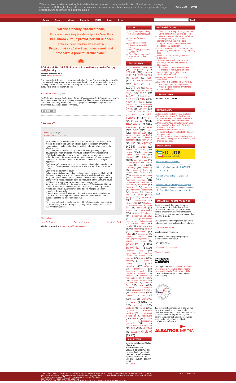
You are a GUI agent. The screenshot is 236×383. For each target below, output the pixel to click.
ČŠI (133, 328)
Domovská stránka (82, 222)
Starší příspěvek (114, 222)
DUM (128, 75)
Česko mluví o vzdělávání (139, 326)
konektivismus (140, 200)
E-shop (131, 363)
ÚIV (146, 323)
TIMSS (149, 135)
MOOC (129, 93)
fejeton (145, 170)
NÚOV (129, 102)
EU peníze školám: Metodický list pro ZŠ (174, 82)
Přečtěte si (57, 76)
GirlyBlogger (104, 381)
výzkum (135, 318)
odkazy (148, 228)
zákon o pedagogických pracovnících (139, 321)
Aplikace (136, 67)
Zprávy (46, 20)
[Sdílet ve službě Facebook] (51, 111)
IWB (138, 88)
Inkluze (71, 20)
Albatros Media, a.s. (166, 227)
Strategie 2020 (139, 133)
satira (149, 278)
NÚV (141, 102)
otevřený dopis (134, 236)
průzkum (148, 266)
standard (130, 288)
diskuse (129, 157)
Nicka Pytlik (49, 133)
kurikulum (141, 208)
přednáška (139, 269)
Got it (193, 7)
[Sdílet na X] (48, 111)
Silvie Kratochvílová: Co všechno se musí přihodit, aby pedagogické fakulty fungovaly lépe (176, 50)
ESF (149, 77)
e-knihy (141, 165)
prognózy (143, 255)
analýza (141, 147)
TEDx (138, 135)
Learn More (181, 7)
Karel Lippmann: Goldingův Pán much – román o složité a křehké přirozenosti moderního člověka (175, 87)
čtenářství (147, 328)
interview (134, 192)
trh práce (139, 305)
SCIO (135, 130)
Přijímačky (131, 127)
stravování (136, 290)
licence (128, 210)
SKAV (149, 130)
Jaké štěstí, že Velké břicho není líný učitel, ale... (137, 45)
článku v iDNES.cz (51, 93)
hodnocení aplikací (135, 180)
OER (145, 107)
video (142, 308)
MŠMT (98, 20)
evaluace (134, 170)
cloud (145, 152)
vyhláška (130, 311)
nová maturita (144, 226)
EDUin (134, 77)
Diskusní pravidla (162, 252)
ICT (149, 84)
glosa (134, 175)
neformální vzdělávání (143, 221)
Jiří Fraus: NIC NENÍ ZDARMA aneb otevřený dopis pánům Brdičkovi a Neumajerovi (172, 62)
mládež (135, 219)
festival (128, 172)
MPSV (143, 93)
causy (49, 76)
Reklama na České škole (166, 248)
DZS (150, 75)
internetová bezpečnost (141, 190)
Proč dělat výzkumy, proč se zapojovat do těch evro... (139, 56)
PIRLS (149, 111)
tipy (134, 299)
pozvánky (133, 247)
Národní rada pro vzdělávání (139, 104)
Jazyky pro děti (142, 91)
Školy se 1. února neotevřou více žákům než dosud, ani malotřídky (174, 45)
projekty (130, 260)
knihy (128, 197)
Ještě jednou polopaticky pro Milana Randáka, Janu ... (140, 34)
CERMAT (130, 72)
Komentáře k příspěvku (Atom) (73, 226)
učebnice (130, 308)
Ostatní (129, 111)
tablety (129, 295)
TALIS (128, 135)
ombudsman (140, 232)
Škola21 (134, 332)
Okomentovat (46, 218)
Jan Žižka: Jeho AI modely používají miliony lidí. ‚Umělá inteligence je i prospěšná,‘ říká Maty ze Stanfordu (176, 138)
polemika (132, 244)
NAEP (149, 96)
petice (143, 241)
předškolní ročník (135, 271)
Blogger (181, 374)
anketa (129, 149)
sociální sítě (131, 283)
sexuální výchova (139, 280)
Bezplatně (138, 70)
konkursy (148, 203)
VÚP (133, 143)
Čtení (109, 20)
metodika (136, 213)
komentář (147, 197)
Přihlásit (191, 374)
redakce (143, 276)
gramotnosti (146, 175)
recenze (129, 276)
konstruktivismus (135, 206)
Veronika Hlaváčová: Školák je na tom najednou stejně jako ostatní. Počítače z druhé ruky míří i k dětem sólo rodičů (174, 118)
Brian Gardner (56, 381)
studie (149, 290)
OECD (133, 107)
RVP (149, 127)
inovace (148, 187)
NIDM (132, 99)
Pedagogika (137, 121)
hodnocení (138, 178)
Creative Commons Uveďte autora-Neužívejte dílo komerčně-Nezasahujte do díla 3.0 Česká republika (173, 269)
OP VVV (143, 109)
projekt (141, 258)
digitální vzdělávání (135, 155)
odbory (137, 229)
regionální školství (134, 278)
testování (147, 295)
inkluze (129, 187)
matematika (146, 210)
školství (146, 331)
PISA (134, 115)
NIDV (142, 99)
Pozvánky (84, 20)
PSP (150, 118)
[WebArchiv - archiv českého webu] (163, 299)
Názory (58, 20)
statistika (148, 288)
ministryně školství (142, 216)
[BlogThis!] (45, 111)
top (150, 303)
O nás (120, 20)
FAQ (136, 84)
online (128, 234)
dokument (147, 157)
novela (129, 226)
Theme (44, 381)
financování (146, 172)
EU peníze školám (142, 80)
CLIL (145, 72)
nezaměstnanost (138, 223)
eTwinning (147, 168)
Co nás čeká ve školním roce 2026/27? (174, 114)
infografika (130, 182)
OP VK (129, 109)
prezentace (131, 253)
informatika (142, 185)
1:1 (127, 67)
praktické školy (134, 251)
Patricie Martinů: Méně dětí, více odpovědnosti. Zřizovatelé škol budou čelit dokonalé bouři (175, 132)
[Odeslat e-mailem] (42, 111)
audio (142, 149)
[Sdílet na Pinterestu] (54, 111)
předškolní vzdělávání (136, 273)
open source (143, 234)
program (129, 258)
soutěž (141, 285)
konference (131, 203)
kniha (140, 194)
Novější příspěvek (49, 222)
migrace (148, 213)
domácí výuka (140, 160)
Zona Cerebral (86, 381)
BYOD (149, 67)
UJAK (133, 137)
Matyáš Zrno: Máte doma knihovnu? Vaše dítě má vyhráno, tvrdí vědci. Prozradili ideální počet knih (175, 125)
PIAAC (139, 111)
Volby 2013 (147, 140)
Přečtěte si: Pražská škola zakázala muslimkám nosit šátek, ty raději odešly (78, 69)
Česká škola (46, 374)
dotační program (133, 162)
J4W (124, 381)
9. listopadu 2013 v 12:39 (55, 136)
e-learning (130, 168)
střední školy (138, 292)
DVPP (140, 75)
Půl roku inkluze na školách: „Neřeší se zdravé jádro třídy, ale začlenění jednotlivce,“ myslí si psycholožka (175, 38)
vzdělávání (147, 316)
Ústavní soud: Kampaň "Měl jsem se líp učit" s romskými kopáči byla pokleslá (176, 33)
